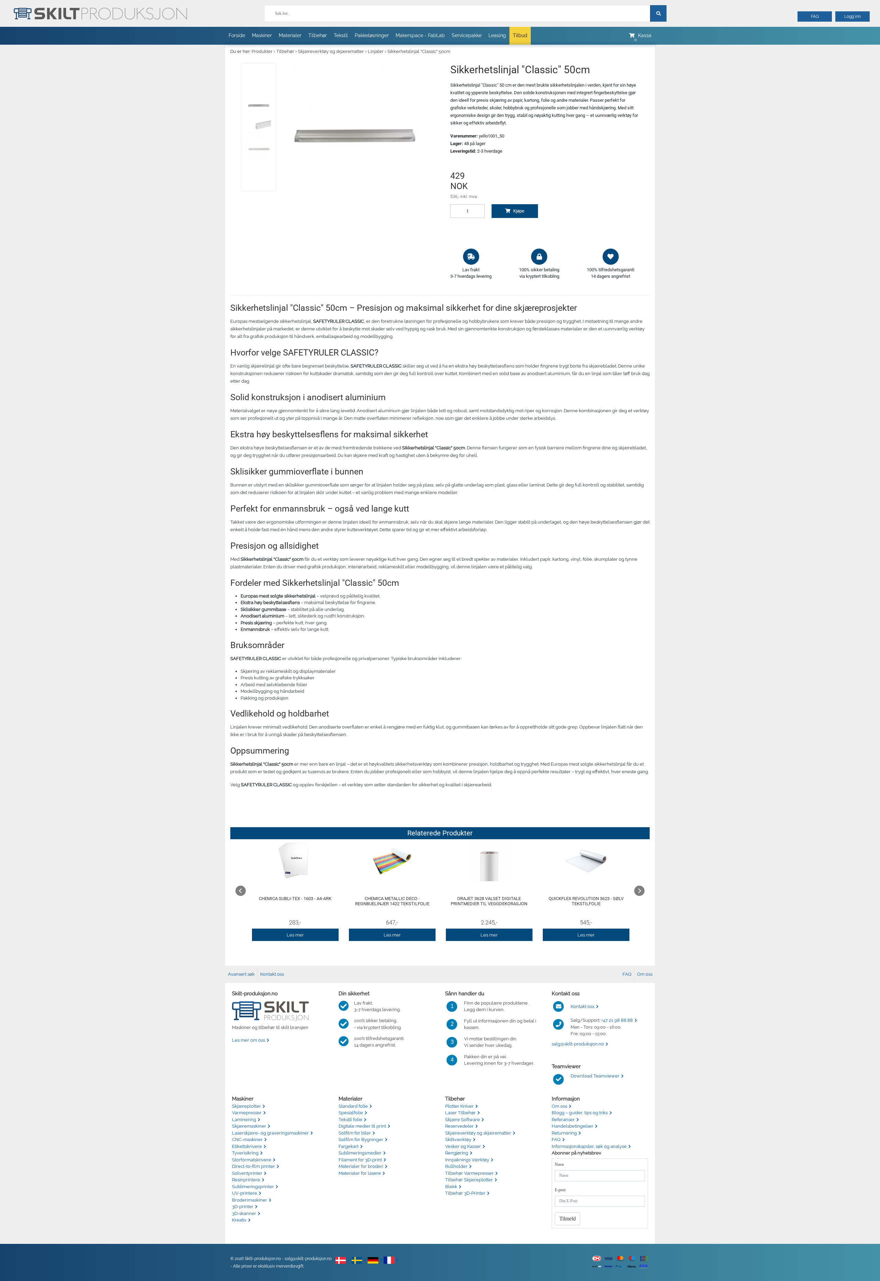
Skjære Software (462, 1119)
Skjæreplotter (246, 1106)
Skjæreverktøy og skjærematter (331, 51)
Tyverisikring (245, 1153)
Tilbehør (317, 35)
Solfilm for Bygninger (361, 1139)
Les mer (295, 935)
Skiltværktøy (458, 1139)
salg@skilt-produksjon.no (578, 1044)
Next (639, 891)
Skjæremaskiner (249, 1126)
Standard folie (353, 1106)
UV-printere (244, 1193)
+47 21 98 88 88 (617, 1020)
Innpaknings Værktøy (467, 1159)
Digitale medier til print (362, 1126)
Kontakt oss (272, 974)
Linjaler (376, 51)
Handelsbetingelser (572, 1126)
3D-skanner (244, 1213)
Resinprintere (246, 1179)
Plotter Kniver (459, 1106)
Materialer (290, 35)
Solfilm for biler (355, 1133)
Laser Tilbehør (460, 1112)
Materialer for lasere (360, 1173)
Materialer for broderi (361, 1166)
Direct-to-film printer (253, 1166)
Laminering (244, 1119)
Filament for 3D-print (360, 1159)
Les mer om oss (248, 1040)
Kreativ (239, 1220)
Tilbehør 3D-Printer (465, 1193)
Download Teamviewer (595, 1076)
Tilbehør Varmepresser (469, 1173)
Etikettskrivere (247, 1146)
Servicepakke (467, 35)
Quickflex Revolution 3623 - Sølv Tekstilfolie (586, 901)
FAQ (815, 16)
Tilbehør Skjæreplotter (469, 1179)
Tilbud (520, 35)
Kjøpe (518, 210)
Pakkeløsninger (372, 35)
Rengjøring (456, 1153)
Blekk (451, 1186)
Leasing (497, 35)
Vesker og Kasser (463, 1146)
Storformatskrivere (251, 1159)
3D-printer (242, 1206)
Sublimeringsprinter (253, 1186)
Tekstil (341, 35)
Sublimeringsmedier (360, 1153)
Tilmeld (567, 1219)
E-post (560, 1189)
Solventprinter (247, 1173)
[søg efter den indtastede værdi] (658, 13)
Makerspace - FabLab (420, 35)
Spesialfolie (351, 1112)
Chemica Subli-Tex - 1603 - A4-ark (295, 898)
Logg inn (852, 16)
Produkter (262, 51)
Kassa (644, 35)
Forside (237, 35)
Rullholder (456, 1166)
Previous (240, 891)
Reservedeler (459, 1126)
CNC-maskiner (247, 1139)
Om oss (644, 974)
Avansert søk (241, 974)
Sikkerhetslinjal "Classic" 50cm (418, 51)
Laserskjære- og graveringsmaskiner (270, 1133)
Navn (559, 1164)
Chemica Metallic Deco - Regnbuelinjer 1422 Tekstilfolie (392, 901)
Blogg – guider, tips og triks (580, 1112)
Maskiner (262, 35)
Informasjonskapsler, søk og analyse (589, 1146)
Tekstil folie (350, 1119)
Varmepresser (247, 1112)
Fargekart (349, 1146)
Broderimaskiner (249, 1200)
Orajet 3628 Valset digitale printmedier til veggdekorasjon (489, 901)
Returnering (564, 1133)
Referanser (563, 1119)
